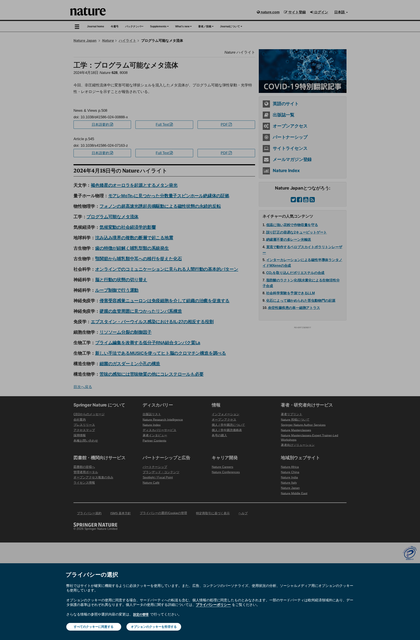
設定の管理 (141, 614)
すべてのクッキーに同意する (94, 626)
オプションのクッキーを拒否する (154, 626)
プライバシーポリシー (213, 604)
